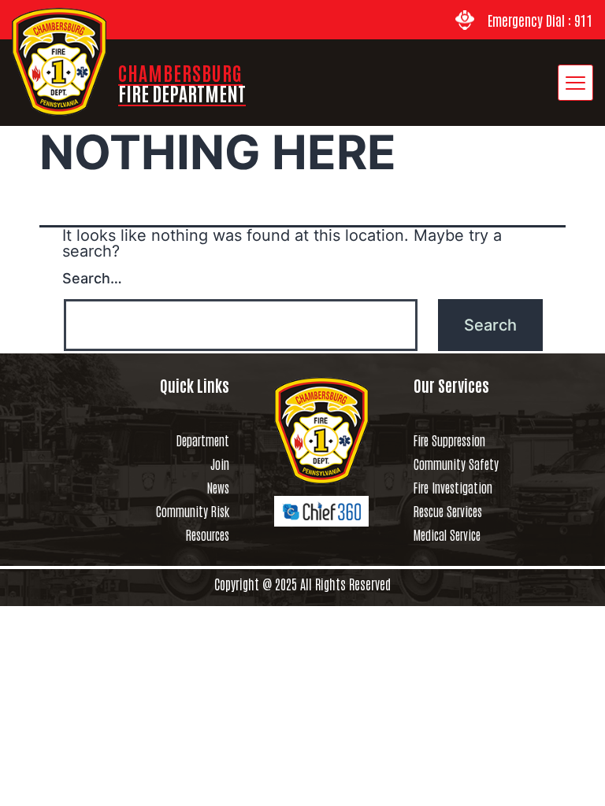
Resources (207, 534)
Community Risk (192, 511)
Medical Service (447, 534)
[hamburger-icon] (575, 83)
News (218, 487)
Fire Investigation (453, 487)
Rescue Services (448, 511)
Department (202, 440)
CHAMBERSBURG (182, 82)
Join (219, 463)
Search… (92, 278)
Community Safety (456, 463)
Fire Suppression (449, 440)
